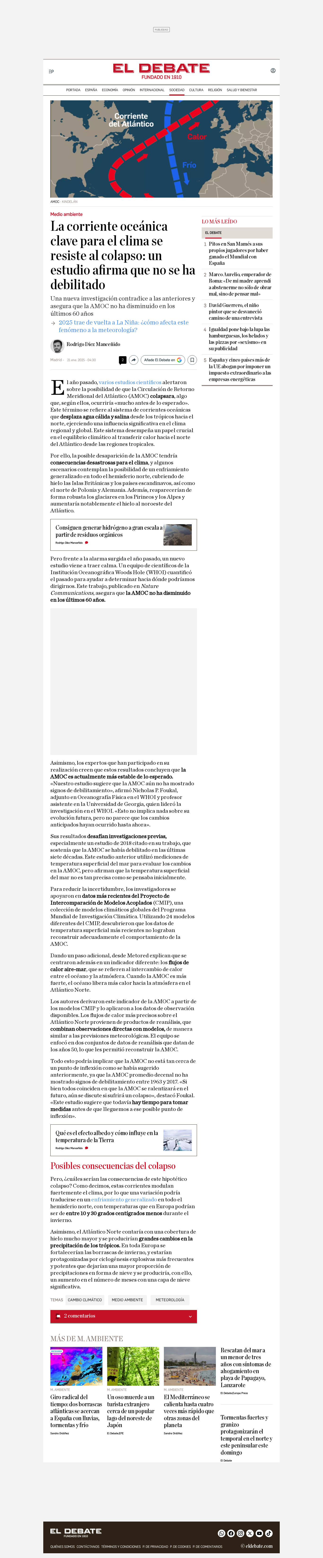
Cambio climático (85, 1300)
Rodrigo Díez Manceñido (93, 344)
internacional (152, 90)
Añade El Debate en (159, 360)
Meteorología (170, 1300)
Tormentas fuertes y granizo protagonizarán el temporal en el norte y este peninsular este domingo (246, 1435)
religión (215, 90)
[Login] (273, 71)
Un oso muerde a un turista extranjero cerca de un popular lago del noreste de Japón (130, 1411)
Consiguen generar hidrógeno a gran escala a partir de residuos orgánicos (109, 531)
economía (110, 90)
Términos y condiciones (121, 1547)
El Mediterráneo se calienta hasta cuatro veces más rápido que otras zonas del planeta (189, 1411)
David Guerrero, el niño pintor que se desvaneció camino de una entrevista (235, 311)
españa (91, 90)
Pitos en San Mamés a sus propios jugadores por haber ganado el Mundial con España (238, 253)
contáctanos (88, 1547)
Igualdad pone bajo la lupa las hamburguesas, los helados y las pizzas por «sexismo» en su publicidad (239, 339)
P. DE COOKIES (180, 1547)
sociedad (176, 90)
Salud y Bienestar (242, 90)
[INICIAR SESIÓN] (273, 71)
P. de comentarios (207, 1547)
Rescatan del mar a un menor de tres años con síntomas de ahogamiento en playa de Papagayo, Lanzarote (246, 1367)
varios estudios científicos (130, 382)
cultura (196, 90)
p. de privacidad (155, 1547)
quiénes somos (62, 1547)
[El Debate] (161, 68)
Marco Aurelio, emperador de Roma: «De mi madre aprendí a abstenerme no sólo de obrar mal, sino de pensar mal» (240, 284)
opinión (129, 90)
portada (73, 90)
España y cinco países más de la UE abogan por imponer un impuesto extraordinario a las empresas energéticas (240, 369)
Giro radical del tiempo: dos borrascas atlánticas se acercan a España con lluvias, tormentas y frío (76, 1411)
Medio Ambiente (127, 1300)
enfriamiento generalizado (124, 1200)
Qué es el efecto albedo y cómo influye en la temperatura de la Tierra (107, 1136)
